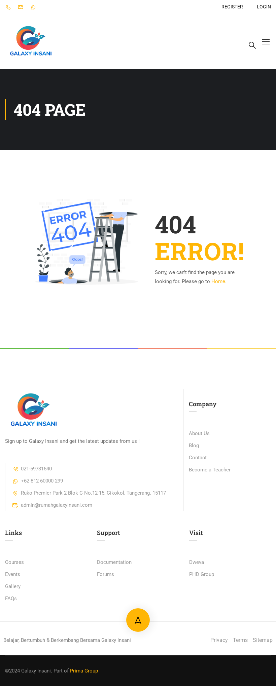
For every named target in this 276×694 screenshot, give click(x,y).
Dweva (196, 562)
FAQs (11, 598)
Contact (198, 458)
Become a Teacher (210, 470)
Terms (240, 640)
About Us (199, 433)
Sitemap (263, 640)
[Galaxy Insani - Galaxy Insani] (31, 41)
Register (232, 6)
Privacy (219, 640)
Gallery (13, 586)
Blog (194, 445)
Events (12, 574)
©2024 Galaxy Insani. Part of (37, 671)
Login (264, 6)
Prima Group (84, 671)
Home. (219, 281)
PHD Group (201, 574)
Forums (105, 574)
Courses (14, 562)
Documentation (114, 562)
